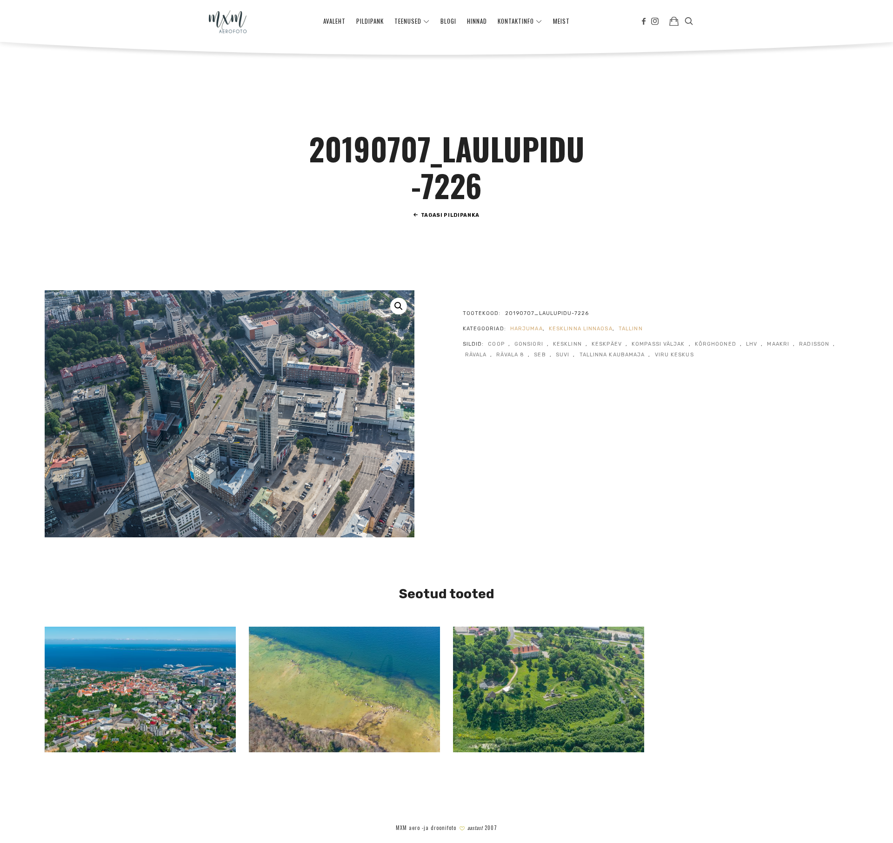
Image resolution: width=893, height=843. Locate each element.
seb (540, 354)
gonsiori (528, 344)
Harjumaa (526, 329)
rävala (476, 354)
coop (496, 344)
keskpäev (607, 344)
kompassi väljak (658, 344)
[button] (398, 306)
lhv (751, 344)
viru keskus (674, 354)
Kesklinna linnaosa (581, 329)
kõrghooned (715, 344)
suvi (562, 354)
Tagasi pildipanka (450, 215)
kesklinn (567, 344)
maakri (778, 344)
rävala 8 (510, 354)
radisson (814, 344)
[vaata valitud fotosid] (674, 21)
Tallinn (631, 329)
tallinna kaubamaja (612, 354)
